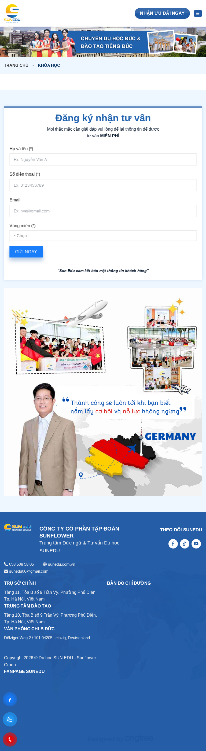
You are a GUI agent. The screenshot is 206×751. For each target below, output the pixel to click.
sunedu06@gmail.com (29, 571)
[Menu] (198, 13)
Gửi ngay (26, 251)
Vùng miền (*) (22, 225)
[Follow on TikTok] (184, 544)
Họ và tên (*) (21, 148)
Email (14, 200)
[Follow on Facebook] (173, 544)
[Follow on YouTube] (196, 544)
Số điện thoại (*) (24, 174)
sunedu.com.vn (61, 564)
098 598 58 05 (21, 564)
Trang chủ (16, 65)
